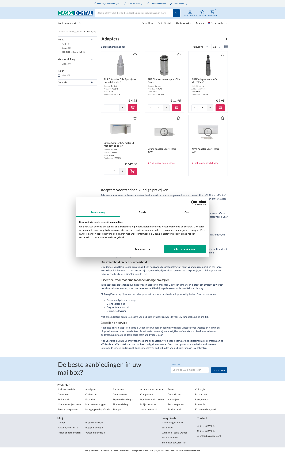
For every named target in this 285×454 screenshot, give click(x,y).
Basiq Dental (164, 23)
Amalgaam (90, 389)
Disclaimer (124, 451)
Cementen (63, 394)
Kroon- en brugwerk (205, 409)
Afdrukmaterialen (67, 389)
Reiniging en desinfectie (97, 409)
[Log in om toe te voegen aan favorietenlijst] (135, 54)
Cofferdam (90, 394)
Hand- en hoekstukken (70, 31)
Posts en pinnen (176, 404)
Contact (62, 422)
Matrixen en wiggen (95, 404)
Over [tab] (187, 212)
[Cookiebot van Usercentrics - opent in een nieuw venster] (193, 202)
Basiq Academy (170, 437)
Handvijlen (173, 399)
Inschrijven (219, 370)
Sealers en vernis (149, 409)
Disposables (201, 394)
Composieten (147, 394)
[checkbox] (59, 44)
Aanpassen (140, 249)
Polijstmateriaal (148, 404)
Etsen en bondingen (123, 399)
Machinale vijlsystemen (70, 404)
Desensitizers (175, 394)
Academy (201, 23)
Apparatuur (119, 389)
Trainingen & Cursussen (174, 443)
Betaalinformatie (94, 427)
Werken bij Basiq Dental (174, 433)
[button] (225, 39)
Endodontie (64, 399)
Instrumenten (202, 399)
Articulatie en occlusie (151, 389)
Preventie (200, 404)
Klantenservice (183, 23)
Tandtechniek (175, 409)
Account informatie (68, 427)
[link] (190, 14)
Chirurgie (200, 389)
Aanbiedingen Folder (172, 422)
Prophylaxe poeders (68, 409)
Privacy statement (91, 451)
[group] (115, 107)
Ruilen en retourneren (69, 433)
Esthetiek (90, 399)
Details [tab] (142, 212)
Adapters (91, 31)
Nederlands (217, 23)
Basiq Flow (147, 23)
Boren (171, 389)
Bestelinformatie (94, 422)
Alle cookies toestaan (185, 249)
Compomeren (120, 394)
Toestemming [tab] (98, 212)
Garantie (114, 451)
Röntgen (117, 409)
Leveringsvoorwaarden (139, 451)
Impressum (105, 451)
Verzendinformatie (95, 433)
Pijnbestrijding (120, 404)
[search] (176, 13)
